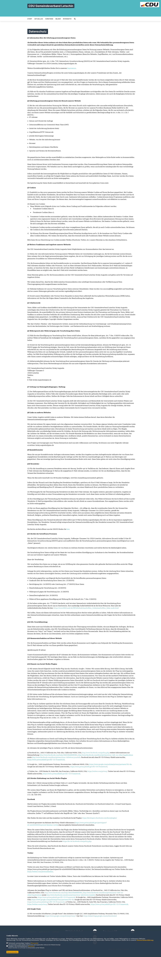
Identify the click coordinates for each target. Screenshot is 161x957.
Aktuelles (38, 19)
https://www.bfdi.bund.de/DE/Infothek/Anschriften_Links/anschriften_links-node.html (86, 608)
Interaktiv (67, 19)
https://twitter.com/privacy (97, 771)
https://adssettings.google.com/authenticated (100, 916)
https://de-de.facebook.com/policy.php (77, 841)
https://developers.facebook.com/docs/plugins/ (99, 818)
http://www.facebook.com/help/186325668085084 (58, 755)
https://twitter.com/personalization (40, 872)
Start (29, 19)
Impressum (71, 68)
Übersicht (34, 943)
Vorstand (49, 19)
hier (68, 529)
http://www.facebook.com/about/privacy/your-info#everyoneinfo (56, 757)
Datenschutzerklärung (145, 940)
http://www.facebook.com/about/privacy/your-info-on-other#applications (105, 755)
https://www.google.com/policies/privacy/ (60, 916)
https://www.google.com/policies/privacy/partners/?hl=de (110, 764)
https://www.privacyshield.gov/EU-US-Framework (46, 760)
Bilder (58, 19)
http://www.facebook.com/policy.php (95, 753)
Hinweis (31, 946)
